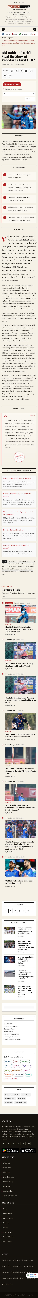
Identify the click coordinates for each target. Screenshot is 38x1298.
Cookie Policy (8, 1191)
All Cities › (7, 1284)
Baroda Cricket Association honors (23, 564)
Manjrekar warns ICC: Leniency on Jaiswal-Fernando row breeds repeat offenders (25, 990)
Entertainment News (11, 1034)
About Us (6, 1163)
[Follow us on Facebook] (6, 911)
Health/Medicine (9, 1237)
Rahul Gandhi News (20, 1102)
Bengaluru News (27, 1260)
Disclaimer (7, 1186)
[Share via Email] (5, 76)
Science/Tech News (11, 1037)
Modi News (8, 1095)
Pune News (5, 1272)
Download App (8, 1177)
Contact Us (7, 1168)
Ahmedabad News (16, 1272)
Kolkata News (17, 1266)
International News (11, 1026)
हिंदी (23, 3)
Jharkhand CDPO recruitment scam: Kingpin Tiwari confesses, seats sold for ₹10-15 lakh (26, 945)
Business (6, 1223)
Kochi (28, 1074)
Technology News (10, 1099)
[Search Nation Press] (34, 29)
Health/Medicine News (12, 1039)
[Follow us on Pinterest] (28, 911)
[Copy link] (10, 76)
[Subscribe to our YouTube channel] (19, 911)
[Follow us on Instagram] (15, 911)
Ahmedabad (16, 1070)
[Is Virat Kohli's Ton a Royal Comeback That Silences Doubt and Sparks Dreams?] (20, 792)
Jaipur (26, 1070)
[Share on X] (17, 71)
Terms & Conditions (10, 1196)
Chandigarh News (19, 1278)
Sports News (8, 1031)
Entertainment (8, 1218)
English (17, 3)
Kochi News (31, 1278)
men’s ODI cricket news (9, 566)
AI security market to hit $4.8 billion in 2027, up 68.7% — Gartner (25, 960)
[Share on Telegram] (31, 71)
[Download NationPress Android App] (10, 1150)
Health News (21, 1099)
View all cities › (11, 1079)
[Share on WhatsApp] (12, 71)
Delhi (16, 1061)
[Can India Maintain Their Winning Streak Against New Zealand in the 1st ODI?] (20, 685)
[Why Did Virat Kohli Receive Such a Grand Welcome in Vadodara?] (20, 721)
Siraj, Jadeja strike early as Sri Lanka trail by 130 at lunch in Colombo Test (25, 931)
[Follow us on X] (10, 911)
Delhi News (16, 1260)
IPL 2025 (16, 1095)
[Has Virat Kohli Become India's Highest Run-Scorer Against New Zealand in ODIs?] (20, 614)
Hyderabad (27, 1066)
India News (8, 1024)
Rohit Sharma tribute (24, 561)
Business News (9, 1029)
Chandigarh (19, 1074)
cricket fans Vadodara (27, 569)
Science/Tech (7, 1232)
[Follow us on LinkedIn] (24, 911)
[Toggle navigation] (3, 29)
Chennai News (6, 1266)
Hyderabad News (29, 1266)
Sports (8, 624)
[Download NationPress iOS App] (28, 1150)
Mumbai (8, 1061)
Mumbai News (6, 1260)
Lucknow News (7, 1278)
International (7, 1213)
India (5, 1209)
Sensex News (26, 1095)
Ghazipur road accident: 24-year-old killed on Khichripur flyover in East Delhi (25, 975)
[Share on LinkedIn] (26, 71)
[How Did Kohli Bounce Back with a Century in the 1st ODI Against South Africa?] (20, 755)
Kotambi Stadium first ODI (9, 572)
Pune (7, 1070)
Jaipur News (28, 1272)
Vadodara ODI (12, 561)
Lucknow (8, 1074)
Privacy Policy (8, 1182)
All (34, 34)
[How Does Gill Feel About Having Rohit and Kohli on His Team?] (20, 650)
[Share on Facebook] (21, 71)
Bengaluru (25, 1061)
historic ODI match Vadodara (10, 569)
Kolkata (17, 1066)
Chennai (8, 1066)
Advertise (6, 1172)
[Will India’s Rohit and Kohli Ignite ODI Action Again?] (20, 868)
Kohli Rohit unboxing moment (26, 566)
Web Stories (7, 1241)
